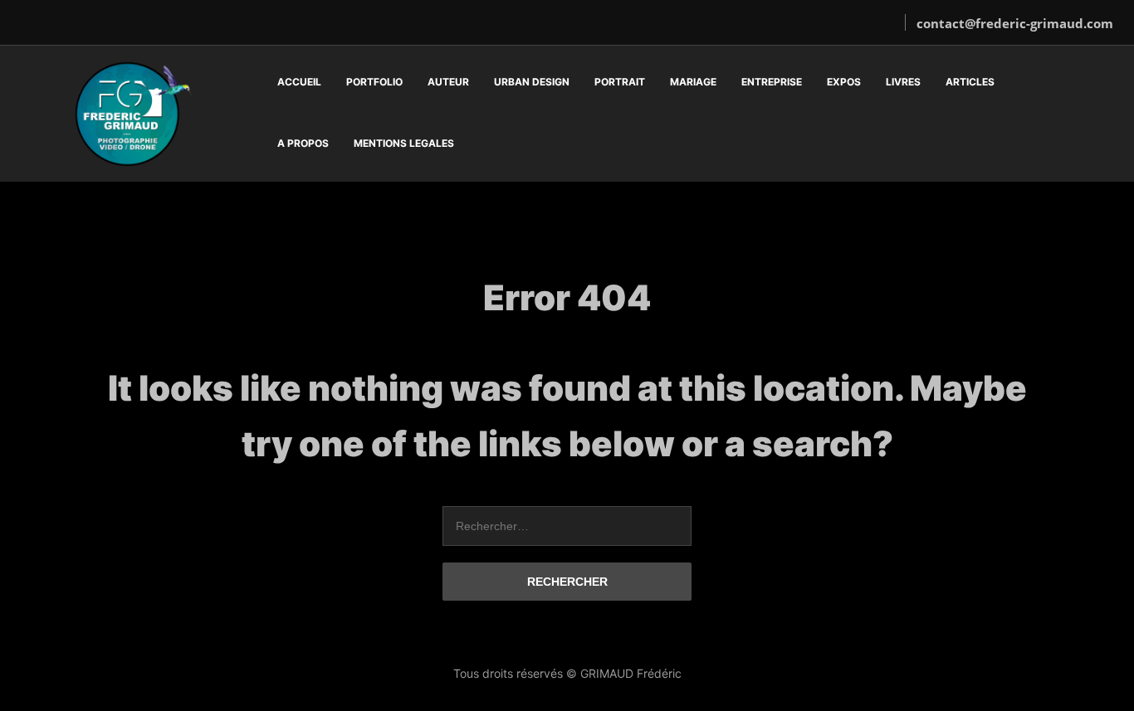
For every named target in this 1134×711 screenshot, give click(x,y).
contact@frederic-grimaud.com (1014, 23)
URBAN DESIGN (531, 81)
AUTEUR (448, 81)
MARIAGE (693, 81)
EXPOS (844, 81)
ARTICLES (970, 81)
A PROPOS (303, 143)
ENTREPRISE (771, 81)
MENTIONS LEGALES (404, 143)
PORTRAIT (619, 81)
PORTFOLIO (374, 81)
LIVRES (903, 81)
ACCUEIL (299, 81)
